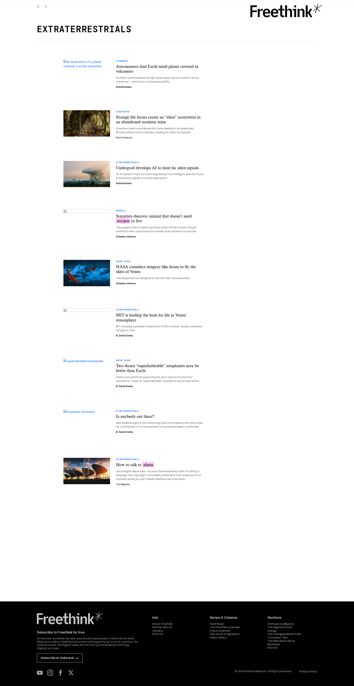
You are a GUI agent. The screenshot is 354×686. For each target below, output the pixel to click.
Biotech (272, 647)
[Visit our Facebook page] (60, 673)
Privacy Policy (308, 671)
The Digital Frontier (280, 627)
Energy (272, 630)
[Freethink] (286, 10)
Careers (157, 630)
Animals (120, 210)
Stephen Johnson (126, 236)
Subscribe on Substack (57, 657)
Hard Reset (217, 624)
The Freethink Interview (225, 627)
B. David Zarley (124, 335)
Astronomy (122, 61)
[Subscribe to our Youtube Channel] (40, 673)
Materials (274, 644)
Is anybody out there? (135, 416)
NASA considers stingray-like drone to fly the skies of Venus (156, 269)
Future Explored (220, 630)
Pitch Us (157, 634)
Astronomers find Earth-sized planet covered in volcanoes (157, 69)
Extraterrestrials (127, 162)
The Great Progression (225, 634)
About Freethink (162, 624)
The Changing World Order (284, 634)
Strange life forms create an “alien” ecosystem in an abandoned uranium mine (158, 119)
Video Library (218, 637)
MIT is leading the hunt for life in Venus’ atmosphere (151, 317)
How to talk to (134, 464)
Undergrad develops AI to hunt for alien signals (157, 167)
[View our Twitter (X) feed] (71, 673)
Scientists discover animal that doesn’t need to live (154, 218)
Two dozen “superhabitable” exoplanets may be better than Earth (157, 368)
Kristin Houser (124, 87)
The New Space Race (281, 641)
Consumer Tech (278, 637)
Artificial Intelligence (281, 624)
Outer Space (123, 261)
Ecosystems (122, 111)
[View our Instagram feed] (50, 673)
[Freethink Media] (90, 618)
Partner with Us (162, 627)
